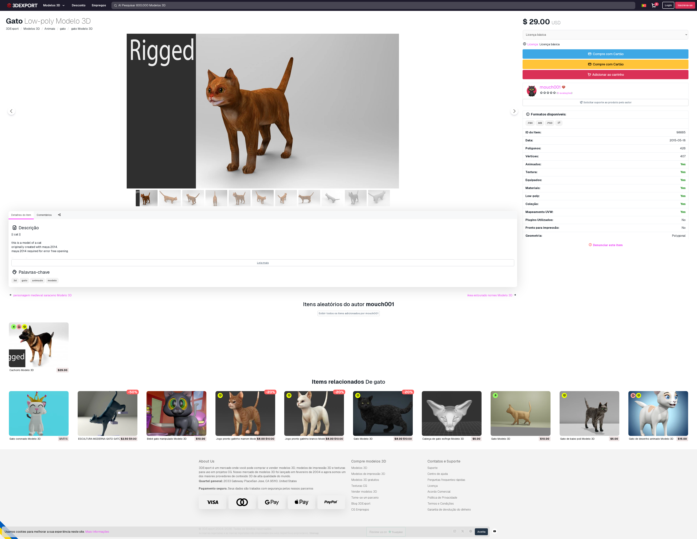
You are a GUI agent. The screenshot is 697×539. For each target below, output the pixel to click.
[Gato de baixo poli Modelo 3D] (589, 413)
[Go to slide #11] (379, 198)
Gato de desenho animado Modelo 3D (651, 438)
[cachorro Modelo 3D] (39, 344)
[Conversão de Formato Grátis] (558, 123)
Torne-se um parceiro (365, 497)
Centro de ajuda (437, 474)
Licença (432, 486)
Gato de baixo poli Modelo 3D (577, 438)
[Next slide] (514, 111)
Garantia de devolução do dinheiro (449, 509)
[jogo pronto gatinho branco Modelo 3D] (314, 413)
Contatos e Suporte (443, 461)
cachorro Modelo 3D (21, 370)
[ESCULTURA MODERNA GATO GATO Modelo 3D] (107, 413)
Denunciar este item (608, 245)
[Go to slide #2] (170, 198)
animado (37, 280)
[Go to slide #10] (356, 198)
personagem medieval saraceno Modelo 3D (42, 295)
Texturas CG (359, 486)
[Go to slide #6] (263, 198)
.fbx (530, 123)
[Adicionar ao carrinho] (56, 362)
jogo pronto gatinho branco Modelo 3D (308, 438)
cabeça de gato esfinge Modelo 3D (443, 438)
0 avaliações (564, 93)
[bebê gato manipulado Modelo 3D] (176, 413)
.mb (540, 123)
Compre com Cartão (608, 54)
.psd (549, 123)
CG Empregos (360, 509)
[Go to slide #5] (239, 198)
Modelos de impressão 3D (368, 474)
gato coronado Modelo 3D (25, 438)
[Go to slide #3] (193, 198)
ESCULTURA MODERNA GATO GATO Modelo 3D (106, 438)
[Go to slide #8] (309, 198)
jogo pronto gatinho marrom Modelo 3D (239, 438)
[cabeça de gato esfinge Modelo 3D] (452, 413)
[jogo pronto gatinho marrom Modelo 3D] (245, 413)
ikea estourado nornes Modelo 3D (489, 295)
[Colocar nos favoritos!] (63, 362)
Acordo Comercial (439, 492)
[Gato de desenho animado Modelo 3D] (658, 413)
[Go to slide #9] (332, 198)
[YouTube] (494, 531)
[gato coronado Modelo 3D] (39, 413)
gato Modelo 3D (363, 438)
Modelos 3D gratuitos (365, 480)
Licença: (533, 44)
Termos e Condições (440, 503)
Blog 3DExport (360, 503)
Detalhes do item (21, 215)
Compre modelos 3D (368, 461)
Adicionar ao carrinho (608, 74)
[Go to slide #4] (216, 198)
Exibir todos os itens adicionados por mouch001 (348, 313)
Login (668, 5)
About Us (206, 461)
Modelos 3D (359, 468)
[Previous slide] (11, 111)
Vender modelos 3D (364, 492)
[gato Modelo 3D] (383, 413)
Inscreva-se (685, 5)
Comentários (44, 215)
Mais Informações (97, 532)
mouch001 (550, 87)
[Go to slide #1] (147, 198)
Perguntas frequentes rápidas (446, 480)
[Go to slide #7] (286, 198)
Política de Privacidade (442, 497)
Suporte (432, 468)
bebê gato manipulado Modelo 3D (167, 438)
